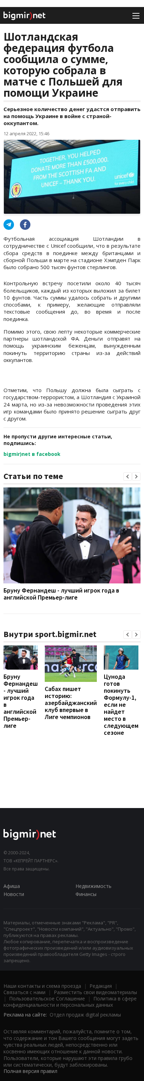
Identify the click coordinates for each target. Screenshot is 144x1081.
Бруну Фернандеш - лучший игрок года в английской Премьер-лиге (61, 593)
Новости (13, 894)
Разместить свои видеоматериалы (95, 992)
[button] (127, 476)
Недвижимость (93, 886)
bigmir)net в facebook (31, 454)
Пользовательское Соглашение (47, 998)
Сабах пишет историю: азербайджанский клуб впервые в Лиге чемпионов (71, 703)
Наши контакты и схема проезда (42, 986)
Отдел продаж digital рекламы (85, 1014)
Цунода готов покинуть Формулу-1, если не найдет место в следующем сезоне (121, 704)
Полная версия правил (30, 1071)
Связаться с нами (24, 992)
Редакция (100, 986)
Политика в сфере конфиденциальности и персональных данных (70, 1001)
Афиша (11, 886)
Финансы (85, 894)
